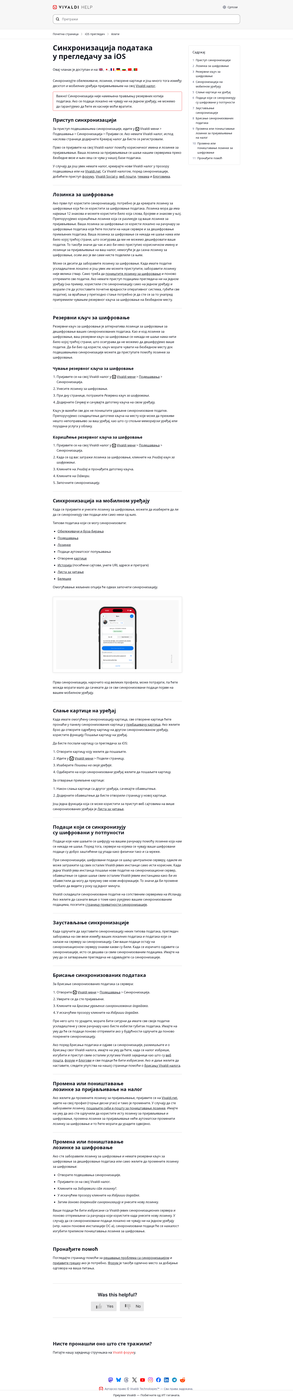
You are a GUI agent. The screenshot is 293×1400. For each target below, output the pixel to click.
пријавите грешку (67, 1263)
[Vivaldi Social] (110, 1379)
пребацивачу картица (143, 724)
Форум (113, 1263)
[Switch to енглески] (101, 69)
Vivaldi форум (123, 1352)
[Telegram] (174, 1379)
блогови (85, 1060)
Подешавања (149, 377)
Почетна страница (66, 34)
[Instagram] (150, 1379)
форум (70, 1060)
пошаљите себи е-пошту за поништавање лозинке (125, 1108)
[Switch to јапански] (106, 69)
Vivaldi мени (126, 377)
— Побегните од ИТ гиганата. (146, 1395)
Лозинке (64, 545)
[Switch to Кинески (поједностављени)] (130, 69)
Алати (115, 34)
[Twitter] (134, 1379)
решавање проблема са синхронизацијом (136, 1258)
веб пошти (127, 176)
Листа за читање (71, 572)
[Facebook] (158, 1379)
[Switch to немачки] (118, 69)
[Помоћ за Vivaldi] (73, 7)
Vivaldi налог (145, 86)
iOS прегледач (95, 34)
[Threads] (126, 1379)
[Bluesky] (118, 1379)
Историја (65, 565)
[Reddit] (182, 1380)
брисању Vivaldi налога (162, 1065)
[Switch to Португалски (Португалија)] (135, 69)
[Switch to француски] (112, 69)
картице (80, 558)
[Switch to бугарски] (124, 69)
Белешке (64, 578)
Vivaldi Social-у (107, 176)
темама (143, 176)
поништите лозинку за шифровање (133, 274)
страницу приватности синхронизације (116, 904)
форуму (88, 176)
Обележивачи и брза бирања (81, 531)
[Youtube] (142, 1379)
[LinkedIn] (166, 1379)
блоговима (161, 176)
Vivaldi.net (93, 171)
